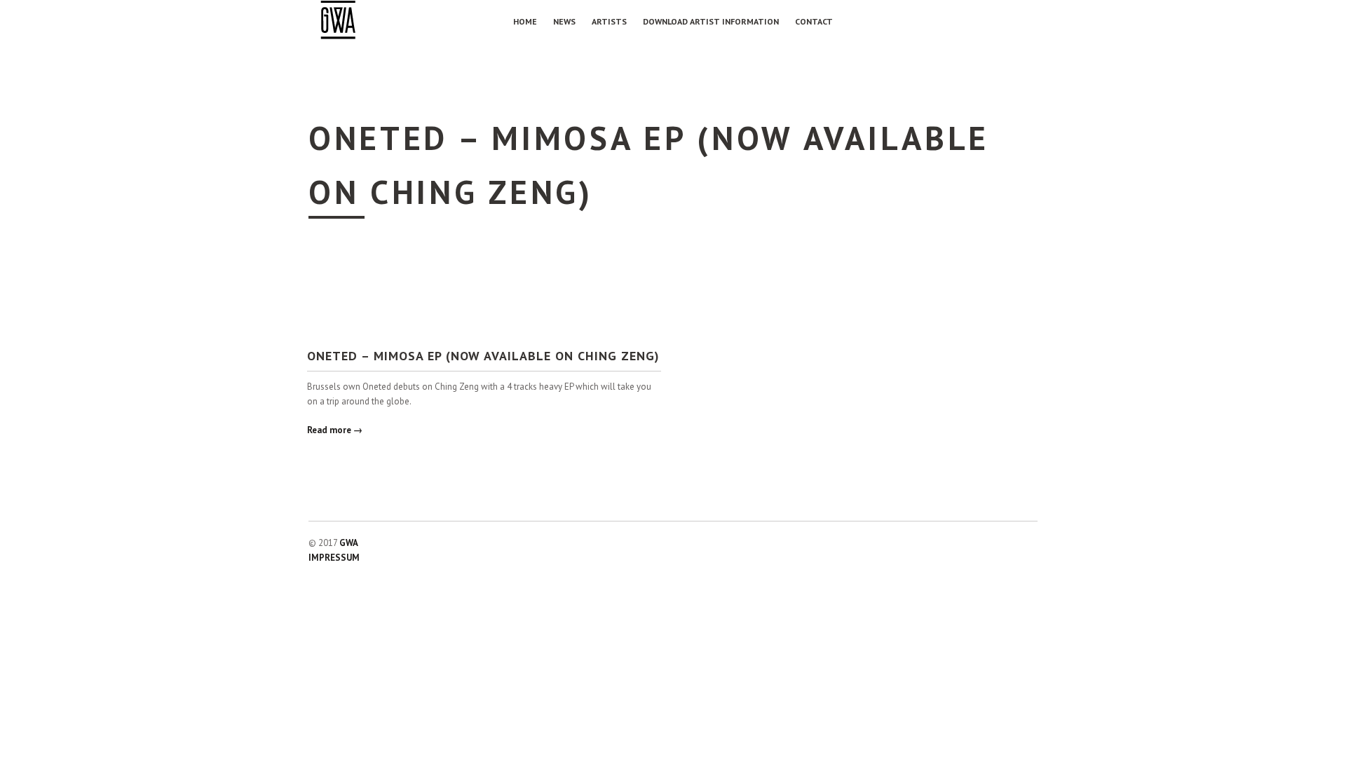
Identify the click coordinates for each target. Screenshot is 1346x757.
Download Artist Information (711, 21)
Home (525, 21)
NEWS (564, 21)
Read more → (334, 430)
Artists (609, 21)
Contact (814, 21)
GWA (348, 543)
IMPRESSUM (334, 558)
